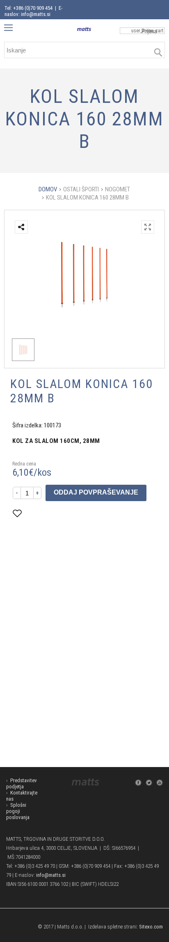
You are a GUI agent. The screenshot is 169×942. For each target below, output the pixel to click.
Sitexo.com (151, 927)
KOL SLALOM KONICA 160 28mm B (87, 197)
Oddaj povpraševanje (96, 492)
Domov (48, 189)
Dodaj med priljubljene (58, 513)
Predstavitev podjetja (21, 783)
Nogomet (117, 189)
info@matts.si (51, 875)
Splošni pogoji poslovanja (18, 811)
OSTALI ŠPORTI (81, 189)
